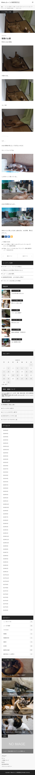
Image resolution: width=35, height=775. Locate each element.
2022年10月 (6, 449)
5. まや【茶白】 (6, 678)
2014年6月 (5, 610)
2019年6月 (5, 520)
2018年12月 (6, 536)
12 (17, 371)
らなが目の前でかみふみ (17, 293)
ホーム (3, 758)
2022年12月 (6, 446)
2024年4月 (5, 443)
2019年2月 (5, 530)
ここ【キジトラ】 (17, 621)
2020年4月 (5, 491)
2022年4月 (5, 456)
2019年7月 (5, 517)
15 (31, 371)
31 (8, 382)
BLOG (3, 762)
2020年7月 (5, 485)
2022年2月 (5, 462)
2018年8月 (5, 549)
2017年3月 (5, 603)
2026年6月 (5, 433)
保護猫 (17, 633)
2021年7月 (5, 468)
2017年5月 (5, 597)
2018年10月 (6, 542)
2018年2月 (5, 568)
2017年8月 (5, 587)
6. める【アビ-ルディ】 (20, 244)
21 (26, 375)
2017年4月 (5, 600)
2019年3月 (5, 526)
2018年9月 (5, 546)
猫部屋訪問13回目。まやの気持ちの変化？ (13, 277)
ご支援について (5, 760)
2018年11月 (6, 539)
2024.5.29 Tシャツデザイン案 (10, 415)
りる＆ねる (17, 629)
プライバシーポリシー (7, 766)
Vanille (8, 241)
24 (8, 378)
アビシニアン (22, 248)
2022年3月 (5, 459)
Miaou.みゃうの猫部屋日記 (16, 772)
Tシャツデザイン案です (8, 408)
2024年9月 (5, 436)
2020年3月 (5, 494)
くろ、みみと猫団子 (16, 312)
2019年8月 (5, 513)
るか (17, 248)
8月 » (6, 384)
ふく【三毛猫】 (17, 625)
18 (13, 375)
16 (4, 375)
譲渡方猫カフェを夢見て (17, 654)
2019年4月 (5, 523)
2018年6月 (5, 555)
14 (26, 371)
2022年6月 (5, 452)
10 (8, 371)
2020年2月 (5, 497)
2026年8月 (5, 430)
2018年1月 (5, 571)
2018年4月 (5, 562)
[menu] (32, 2)
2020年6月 (5, 488)
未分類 (17, 646)
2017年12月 (6, 575)
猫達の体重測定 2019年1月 (18, 332)
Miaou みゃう (6, 248)
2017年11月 (6, 578)
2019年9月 (5, 510)
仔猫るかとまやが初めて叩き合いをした (13, 270)
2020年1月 (5, 501)
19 (17, 375)
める (14, 248)
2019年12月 (6, 504)
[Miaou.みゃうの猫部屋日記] (15, 2)
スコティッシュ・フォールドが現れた (12, 266)
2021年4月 (5, 478)
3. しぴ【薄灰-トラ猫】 (6, 11)
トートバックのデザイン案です (10, 412)
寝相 (26, 248)
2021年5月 (5, 475)
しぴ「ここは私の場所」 (9, 273)
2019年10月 (6, 507)
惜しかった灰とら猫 (16, 303)
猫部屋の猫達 (12, 245)
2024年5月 (5, 440)
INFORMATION (5, 764)
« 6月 (3, 384)
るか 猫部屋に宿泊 (16, 342)
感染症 (17, 642)
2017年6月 (5, 594)
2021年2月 (5, 481)
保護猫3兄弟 (17, 637)
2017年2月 (5, 607)
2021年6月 (5, 472)
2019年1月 (5, 533)
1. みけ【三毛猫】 (16, 329)
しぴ (12, 248)
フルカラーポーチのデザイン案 (10, 419)
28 (26, 378)
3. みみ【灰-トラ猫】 (16, 319)
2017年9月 (5, 584)
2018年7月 (5, 552)
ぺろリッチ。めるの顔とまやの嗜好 (12, 280)
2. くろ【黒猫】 (15, 310)
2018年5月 (5, 558)
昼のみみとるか (15, 322)
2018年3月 (5, 565)
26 (17, 378)
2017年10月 (6, 581)
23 (4, 378)
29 (31, 378)
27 (22, 378)
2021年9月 (5, 465)
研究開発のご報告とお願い (9, 404)
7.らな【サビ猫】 (16, 290)
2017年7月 (5, 591)
